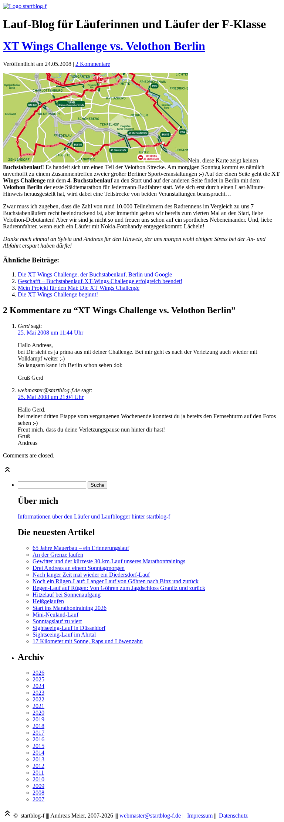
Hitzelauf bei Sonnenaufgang (67, 594)
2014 (38, 752)
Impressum (200, 815)
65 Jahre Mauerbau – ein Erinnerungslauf (81, 548)
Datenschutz (233, 815)
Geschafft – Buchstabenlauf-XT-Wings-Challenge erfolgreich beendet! (100, 281)
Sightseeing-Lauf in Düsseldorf (69, 628)
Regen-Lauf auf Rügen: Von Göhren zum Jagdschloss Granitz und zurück (119, 588)
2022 (38, 699)
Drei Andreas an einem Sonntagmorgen (79, 568)
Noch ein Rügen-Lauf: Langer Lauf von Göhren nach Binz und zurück (116, 581)
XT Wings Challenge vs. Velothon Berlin (104, 46)
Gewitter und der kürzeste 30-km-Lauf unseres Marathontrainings (109, 561)
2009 (38, 786)
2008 (38, 792)
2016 (38, 739)
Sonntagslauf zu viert (57, 621)
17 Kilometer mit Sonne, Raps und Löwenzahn (88, 641)
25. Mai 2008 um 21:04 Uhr (51, 397)
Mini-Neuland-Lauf (55, 614)
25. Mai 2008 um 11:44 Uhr (50, 332)
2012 (38, 766)
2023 (38, 693)
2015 (38, 746)
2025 (38, 679)
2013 (38, 759)
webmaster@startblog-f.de (150, 815)
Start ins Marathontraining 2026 (69, 608)
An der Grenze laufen (58, 554)
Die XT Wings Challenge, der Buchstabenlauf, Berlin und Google (95, 274)
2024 (38, 686)
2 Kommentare (92, 64)
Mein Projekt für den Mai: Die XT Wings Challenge (78, 288)
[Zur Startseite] (25, 6)
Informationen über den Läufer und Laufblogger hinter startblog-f (94, 516)
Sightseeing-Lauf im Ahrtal (64, 634)
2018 (38, 726)
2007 (38, 799)
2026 (38, 673)
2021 (38, 706)
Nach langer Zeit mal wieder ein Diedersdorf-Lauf (91, 574)
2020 (38, 712)
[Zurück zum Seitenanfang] (7, 472)
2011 (38, 772)
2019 (38, 719)
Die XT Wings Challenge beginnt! (58, 294)
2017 (38, 732)
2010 (38, 779)
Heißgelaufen (48, 601)
